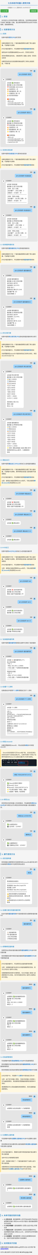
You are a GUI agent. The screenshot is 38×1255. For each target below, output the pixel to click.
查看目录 (33, 11)
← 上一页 (4, 11)
